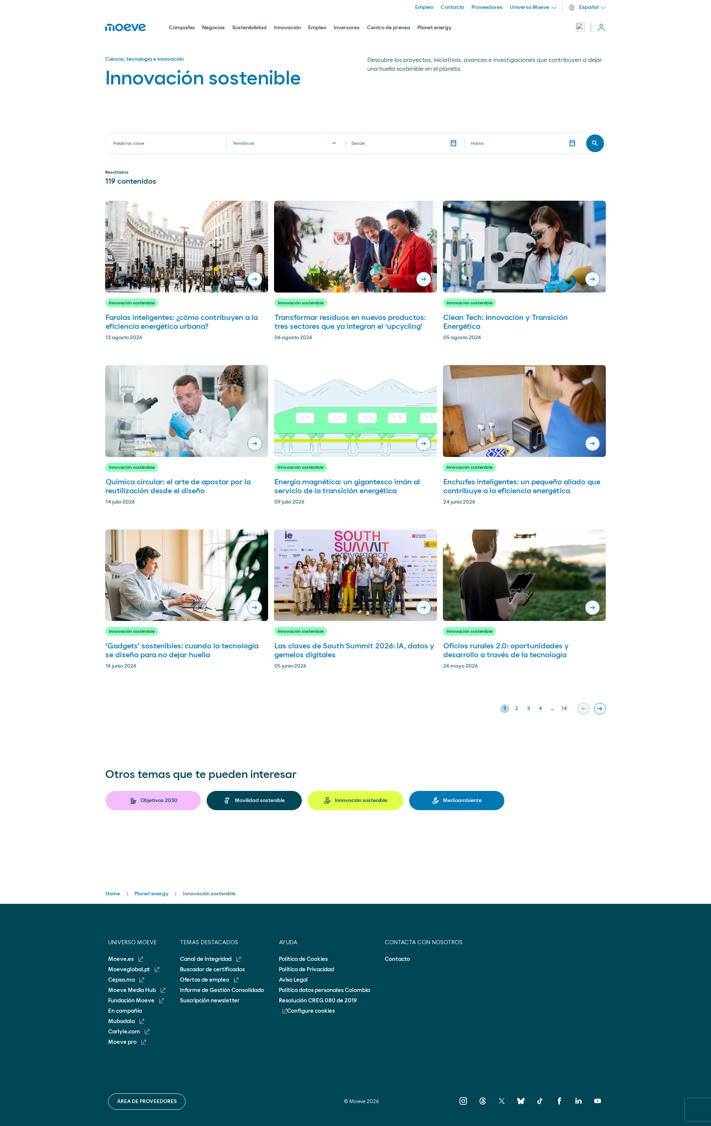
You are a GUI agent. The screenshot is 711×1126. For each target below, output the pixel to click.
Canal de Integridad (206, 959)
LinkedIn (578, 1106)
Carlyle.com (124, 1032)
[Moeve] (125, 27)
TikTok (540, 1106)
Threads (482, 1106)
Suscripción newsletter (210, 1000)
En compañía (125, 1011)
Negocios (213, 27)
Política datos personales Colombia (324, 990)
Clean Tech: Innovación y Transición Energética (505, 322)
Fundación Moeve (132, 1000)
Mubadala (122, 1021)
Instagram (463, 1106)
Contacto (452, 7)
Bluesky (520, 1106)
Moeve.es (121, 959)
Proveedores (487, 7)
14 (564, 708)
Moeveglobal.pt (129, 969)
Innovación (287, 27)
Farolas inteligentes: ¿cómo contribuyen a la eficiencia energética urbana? (182, 322)
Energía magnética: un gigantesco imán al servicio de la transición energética (347, 486)
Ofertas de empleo (205, 980)
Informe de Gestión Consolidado (222, 990)
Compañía (182, 27)
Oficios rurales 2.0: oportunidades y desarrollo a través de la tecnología (506, 650)
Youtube (597, 1106)
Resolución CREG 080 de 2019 (318, 1000)
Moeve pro (123, 1042)
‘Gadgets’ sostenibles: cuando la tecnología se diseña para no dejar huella (182, 650)
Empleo (317, 27)
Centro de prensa (388, 27)
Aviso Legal (293, 980)
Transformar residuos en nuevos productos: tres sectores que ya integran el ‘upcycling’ (350, 322)
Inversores (347, 27)
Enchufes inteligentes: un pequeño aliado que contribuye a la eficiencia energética (521, 486)
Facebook (559, 1106)
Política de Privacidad (306, 969)
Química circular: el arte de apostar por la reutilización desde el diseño (178, 486)
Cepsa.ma (122, 980)
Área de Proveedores (147, 1101)
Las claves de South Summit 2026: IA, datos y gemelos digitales (354, 650)
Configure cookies (311, 1011)
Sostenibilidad (249, 27)
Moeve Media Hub (132, 990)
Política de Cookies (303, 959)
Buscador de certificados (212, 969)
